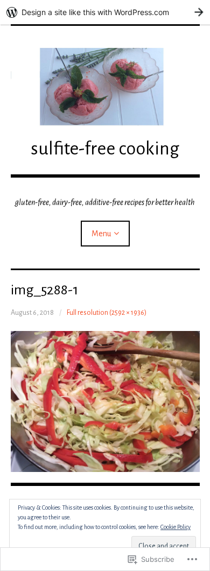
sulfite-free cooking (105, 148)
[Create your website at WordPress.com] (105, 12)
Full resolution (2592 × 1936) (106, 312)
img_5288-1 (44, 290)
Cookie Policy (175, 527)
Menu (101, 233)
